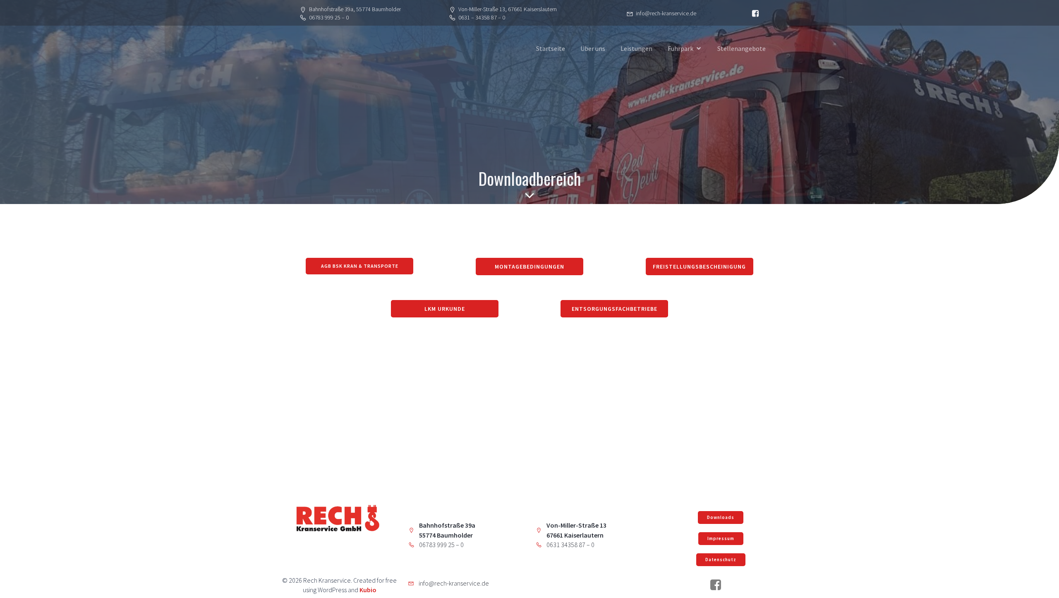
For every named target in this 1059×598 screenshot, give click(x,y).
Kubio (367, 590)
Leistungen (636, 48)
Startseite (550, 48)
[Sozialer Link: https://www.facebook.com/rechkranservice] (718, 585)
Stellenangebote (741, 48)
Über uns (592, 48)
